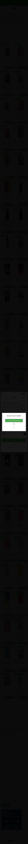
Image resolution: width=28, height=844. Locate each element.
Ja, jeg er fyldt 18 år (14, 420)
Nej (14, 427)
